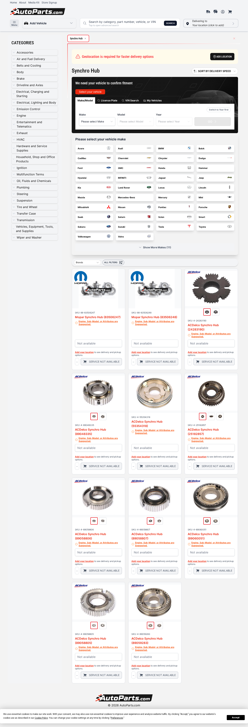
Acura (81, 148)
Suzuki (121, 226)
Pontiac (162, 207)
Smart (202, 217)
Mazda (81, 197)
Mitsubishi (83, 207)
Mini (201, 197)
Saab (80, 217)
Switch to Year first (218, 109)
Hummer (203, 168)
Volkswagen (84, 236)
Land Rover (124, 187)
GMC (120, 168)
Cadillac (82, 158)
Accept (235, 717)
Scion (161, 217)
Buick (201, 148)
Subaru (81, 226)
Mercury (162, 197)
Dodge (202, 158)
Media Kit (33, 2)
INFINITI (122, 177)
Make (82, 114)
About (22, 2)
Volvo (121, 236)
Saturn (121, 217)
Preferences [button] (117, 718)
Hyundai (82, 177)
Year (158, 114)
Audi (120, 148)
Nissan (121, 207)
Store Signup (49, 2)
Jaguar (162, 177)
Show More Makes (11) (157, 247)
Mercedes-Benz (126, 197)
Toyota (202, 226)
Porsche (203, 207)
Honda (161, 168)
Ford (80, 168)
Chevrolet (123, 158)
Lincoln (202, 187)
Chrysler (162, 158)
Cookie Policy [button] (41, 718)
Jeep (201, 177)
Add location (224, 56)
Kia (79, 187)
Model (121, 114)
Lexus (161, 187)
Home (13, 2)
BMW (161, 148)
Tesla (161, 226)
